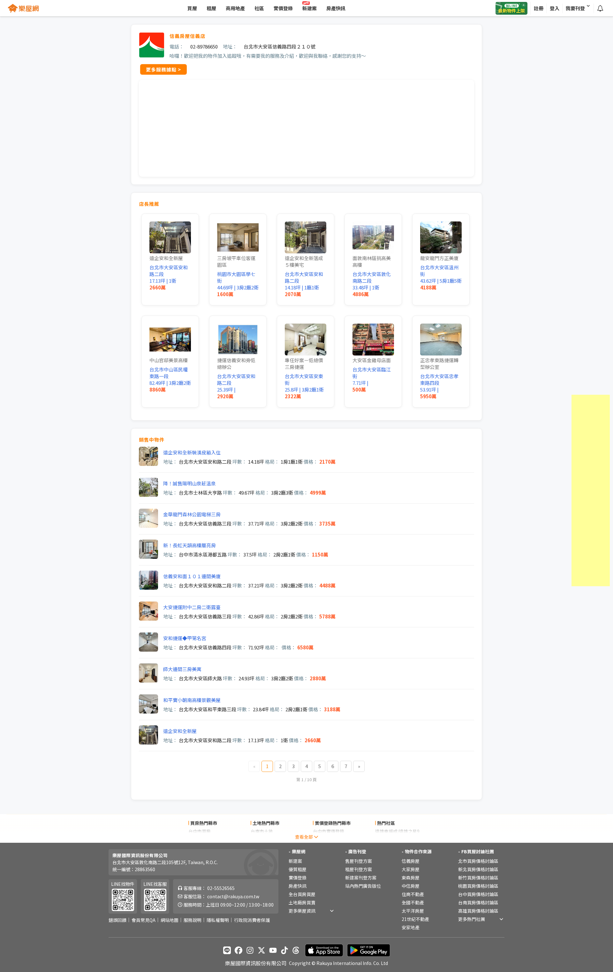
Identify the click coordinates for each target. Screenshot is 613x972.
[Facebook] (238, 950)
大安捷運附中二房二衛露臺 (192, 607)
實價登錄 (297, 877)
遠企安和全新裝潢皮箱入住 (192, 452)
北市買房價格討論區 (478, 861)
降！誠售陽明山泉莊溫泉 (189, 483)
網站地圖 (169, 920)
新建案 (295, 861)
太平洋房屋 (413, 911)
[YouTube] (273, 950)
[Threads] (296, 950)
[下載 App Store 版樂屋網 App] (324, 950)
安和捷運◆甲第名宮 (184, 638)
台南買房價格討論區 (478, 902)
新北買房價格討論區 (478, 869)
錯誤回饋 (117, 920)
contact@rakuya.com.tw (233, 896)
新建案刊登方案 (360, 877)
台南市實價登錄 (328, 839)
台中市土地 (262, 839)
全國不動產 (413, 902)
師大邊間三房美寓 (182, 669)
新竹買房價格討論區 (478, 877)
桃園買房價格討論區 (478, 886)
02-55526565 (221, 888)
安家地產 (411, 927)
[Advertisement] (590, 490)
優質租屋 (297, 869)
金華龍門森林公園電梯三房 (192, 514)
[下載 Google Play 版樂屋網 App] (368, 950)
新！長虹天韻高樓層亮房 (189, 545)
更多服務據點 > (163, 69)
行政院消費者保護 (252, 920)
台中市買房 (199, 831)
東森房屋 (411, 877)
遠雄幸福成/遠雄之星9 (397, 831)
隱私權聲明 (218, 920)
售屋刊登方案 (358, 861)
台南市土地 (262, 831)
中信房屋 (411, 886)
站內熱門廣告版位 (363, 886)
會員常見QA (143, 920)
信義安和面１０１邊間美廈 (192, 576)
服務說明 (192, 920)
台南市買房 (199, 839)
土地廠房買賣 (302, 902)
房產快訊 (297, 886)
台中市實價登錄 (328, 831)
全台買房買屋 (302, 894)
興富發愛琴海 (388, 839)
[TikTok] (284, 950)
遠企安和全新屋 (180, 731)
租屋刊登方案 (358, 869)
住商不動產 (413, 894)
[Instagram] (250, 950)
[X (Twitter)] (261, 950)
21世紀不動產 (415, 919)
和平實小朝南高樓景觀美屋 (192, 700)
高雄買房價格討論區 (478, 911)
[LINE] (227, 950)
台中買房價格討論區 (478, 894)
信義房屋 (411, 861)
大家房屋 (411, 869)
